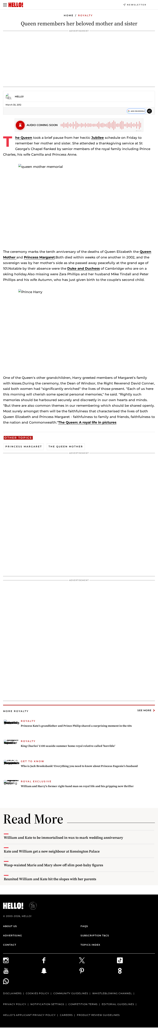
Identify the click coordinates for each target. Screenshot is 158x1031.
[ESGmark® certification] (30, 906)
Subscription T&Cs (95, 935)
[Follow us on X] (98, 960)
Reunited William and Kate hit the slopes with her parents (50, 879)
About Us (10, 926)
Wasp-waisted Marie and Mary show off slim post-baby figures (53, 865)
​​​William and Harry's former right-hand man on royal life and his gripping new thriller (77, 786)
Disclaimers (12, 993)
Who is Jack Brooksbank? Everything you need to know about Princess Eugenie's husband (79, 766)
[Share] (149, 112)
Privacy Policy (14, 1004)
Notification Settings (47, 1004)
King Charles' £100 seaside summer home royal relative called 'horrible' (68, 746)
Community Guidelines (70, 993)
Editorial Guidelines (118, 1004)
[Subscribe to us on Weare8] (136, 971)
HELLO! (19, 96)
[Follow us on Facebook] (60, 960)
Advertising (12, 935)
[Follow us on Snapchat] (60, 971)
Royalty (85, 15)
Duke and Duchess (83, 268)
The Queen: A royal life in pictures (87, 422)
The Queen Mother (66, 446)
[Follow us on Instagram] (22, 960)
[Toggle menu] (5, 4)
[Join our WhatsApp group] (22, 981)
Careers (66, 1015)
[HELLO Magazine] (15, 5)
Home (69, 15)
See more (144, 710)
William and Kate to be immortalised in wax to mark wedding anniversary (63, 837)
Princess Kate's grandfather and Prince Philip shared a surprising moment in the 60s (76, 726)
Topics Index (90, 944)
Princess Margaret (39, 257)
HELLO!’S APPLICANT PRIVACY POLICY (29, 1015)
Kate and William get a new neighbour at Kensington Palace (52, 851)
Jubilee (97, 138)
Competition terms (82, 1004)
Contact (9, 944)
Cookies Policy (37, 993)
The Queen (23, 138)
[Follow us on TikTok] (136, 960)
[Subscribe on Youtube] (22, 971)
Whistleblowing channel (112, 993)
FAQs (84, 926)
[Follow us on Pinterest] (98, 971)
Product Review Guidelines (98, 1015)
